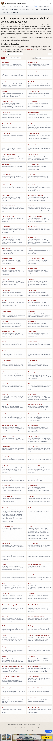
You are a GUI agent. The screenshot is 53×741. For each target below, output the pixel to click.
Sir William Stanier (7, 485)
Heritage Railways (14, 9)
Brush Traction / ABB (33, 676)
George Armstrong (7, 237)
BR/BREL (4, 635)
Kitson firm (5, 300)
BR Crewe (5, 574)
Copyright (31, 727)
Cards (3, 57)
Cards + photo (9, 57)
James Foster (6, 112)
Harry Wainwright (33, 446)
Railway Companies (44, 6)
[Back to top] (50, 727)
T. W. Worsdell (32, 300)
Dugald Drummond (7, 311)
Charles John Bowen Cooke (9, 425)
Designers (34, 6)
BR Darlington (31, 574)
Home (3, 6)
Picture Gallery (5, 12)
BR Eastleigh (5, 593)
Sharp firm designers (34, 707)
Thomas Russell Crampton (35, 195)
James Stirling (32, 279)
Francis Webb (6, 290)
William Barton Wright (8, 258)
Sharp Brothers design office (36, 258)
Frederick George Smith (8, 477)
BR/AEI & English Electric (34, 666)
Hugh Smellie (5, 321)
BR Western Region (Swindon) (36, 616)
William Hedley (6, 91)
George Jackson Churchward (36, 414)
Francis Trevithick (33, 154)
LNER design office (33, 553)
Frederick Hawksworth (34, 507)
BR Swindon (5, 616)
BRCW (30, 383)
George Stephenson (7, 101)
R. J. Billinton (5, 350)
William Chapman (32, 62)
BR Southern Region (33, 605)
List (14, 57)
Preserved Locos (24, 9)
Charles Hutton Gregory (8, 216)
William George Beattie (8, 331)
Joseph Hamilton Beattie (9, 154)
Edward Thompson (7, 496)
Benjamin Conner (6, 174)
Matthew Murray (6, 72)
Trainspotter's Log (44, 9)
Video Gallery (14, 12)
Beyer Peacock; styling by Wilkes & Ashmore (12, 677)
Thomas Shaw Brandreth (9, 124)
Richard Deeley (32, 394)
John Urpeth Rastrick (34, 91)
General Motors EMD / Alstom (36, 688)
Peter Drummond (32, 360)
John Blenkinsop (32, 101)
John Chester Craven (34, 164)
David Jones (5, 279)
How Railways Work (18, 6)
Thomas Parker (6, 341)
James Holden (32, 290)
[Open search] (51, 3)
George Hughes (6, 456)
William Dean (31, 311)
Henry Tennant (6, 248)
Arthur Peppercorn (33, 543)
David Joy (30, 248)
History (9, 6)
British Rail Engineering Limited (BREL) (38, 635)
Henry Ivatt (5, 383)
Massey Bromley (32, 350)
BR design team (32, 626)
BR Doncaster (32, 584)
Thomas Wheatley (33, 226)
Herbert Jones (6, 697)
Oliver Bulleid (31, 496)
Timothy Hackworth (33, 112)
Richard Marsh (6, 707)
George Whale (32, 331)
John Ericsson (6, 133)
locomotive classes (43, 39)
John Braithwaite (32, 124)
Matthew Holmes (32, 341)
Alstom (4, 564)
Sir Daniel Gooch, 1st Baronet (10, 205)
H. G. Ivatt (30, 526)
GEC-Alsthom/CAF (7, 688)
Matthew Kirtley (6, 164)
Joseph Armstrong (33, 205)
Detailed (18, 57)
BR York (4, 626)
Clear (50, 54)
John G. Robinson (7, 414)
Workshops (5, 9)
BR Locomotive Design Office (10, 605)
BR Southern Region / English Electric (12, 666)
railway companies (27, 49)
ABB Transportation (33, 647)
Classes (28, 6)
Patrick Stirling (6, 226)
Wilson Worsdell (6, 372)
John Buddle (5, 81)
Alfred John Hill (6, 446)
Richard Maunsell (32, 456)
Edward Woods (32, 174)
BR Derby (4, 584)
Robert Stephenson (33, 133)
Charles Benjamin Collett (35, 465)
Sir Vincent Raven (33, 425)
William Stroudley (33, 268)
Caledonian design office (35, 404)
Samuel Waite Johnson (8, 268)
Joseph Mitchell (6, 144)
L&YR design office (7, 526)
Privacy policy (14, 727)
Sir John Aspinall (32, 372)
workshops (4, 51)
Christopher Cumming (8, 436)
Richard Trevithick (33, 72)
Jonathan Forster (32, 697)
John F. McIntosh (6, 360)
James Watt (5, 62)
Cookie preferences (32, 730)
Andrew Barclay (6, 184)
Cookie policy (23, 727)
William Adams (32, 237)
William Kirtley (32, 321)
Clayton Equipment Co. (34, 564)
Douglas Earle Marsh (33, 436)
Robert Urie (5, 394)
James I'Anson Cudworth (35, 216)
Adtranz (4, 656)
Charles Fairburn (6, 543)
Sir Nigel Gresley (32, 485)
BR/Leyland (5, 647)
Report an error (39, 727)
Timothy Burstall (32, 81)
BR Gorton (31, 593)
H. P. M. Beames (32, 477)
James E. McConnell (7, 195)
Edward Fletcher (32, 144)
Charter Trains (34, 9)
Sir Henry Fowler (6, 465)
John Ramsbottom (33, 184)
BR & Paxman (31, 656)
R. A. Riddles (5, 553)
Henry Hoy (5, 404)
